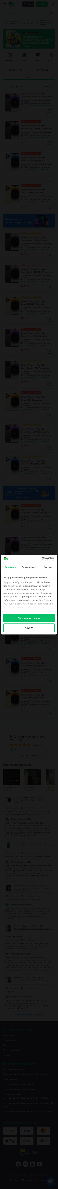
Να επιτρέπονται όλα (29, 618)
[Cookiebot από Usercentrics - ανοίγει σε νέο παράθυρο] (42, 559)
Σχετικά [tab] (48, 567)
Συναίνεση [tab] (10, 567)
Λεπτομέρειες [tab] (29, 567)
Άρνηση (29, 627)
